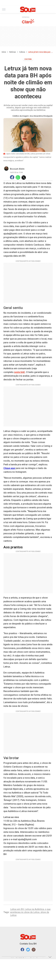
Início (4, 52)
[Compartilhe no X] (24, 177)
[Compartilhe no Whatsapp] (18, 177)
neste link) (19, 372)
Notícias (12, 52)
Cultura (22, 52)
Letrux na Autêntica (34, 909)
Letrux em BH (17, 909)
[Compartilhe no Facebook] (12, 177)
